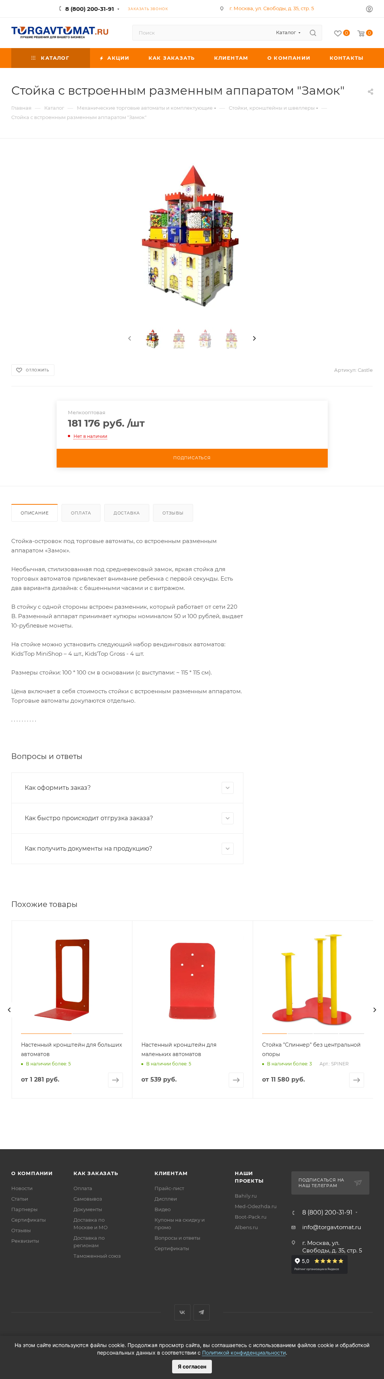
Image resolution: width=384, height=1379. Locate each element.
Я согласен (192, 1366)
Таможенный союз (97, 1256)
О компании (32, 1173)
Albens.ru (246, 1227)
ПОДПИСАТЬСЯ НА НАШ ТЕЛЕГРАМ (321, 1183)
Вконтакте (182, 1312)
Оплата (81, 513)
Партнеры (24, 1209)
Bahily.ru (246, 1196)
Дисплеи (165, 1199)
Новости (22, 1188)
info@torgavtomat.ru (331, 1227)
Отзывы (173, 513)
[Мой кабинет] (369, 10)
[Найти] (313, 33)
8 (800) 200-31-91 (89, 8)
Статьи (19, 1199)
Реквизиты (25, 1241)
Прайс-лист (169, 1188)
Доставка (127, 513)
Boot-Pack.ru (251, 1217)
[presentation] (129, 338)
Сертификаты (28, 1220)
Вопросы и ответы (177, 1238)
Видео (162, 1209)
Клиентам (171, 1173)
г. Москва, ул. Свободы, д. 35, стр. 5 (272, 8)
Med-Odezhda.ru (256, 1206)
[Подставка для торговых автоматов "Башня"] (192, 235)
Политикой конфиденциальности (244, 1352)
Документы (88, 1209)
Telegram (202, 1312)
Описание (34, 513)
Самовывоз (88, 1199)
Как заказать (96, 1173)
